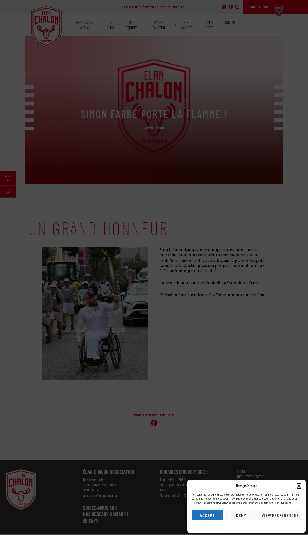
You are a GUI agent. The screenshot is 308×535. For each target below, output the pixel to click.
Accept (207, 515)
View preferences (280, 515)
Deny (241, 515)
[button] (299, 485)
